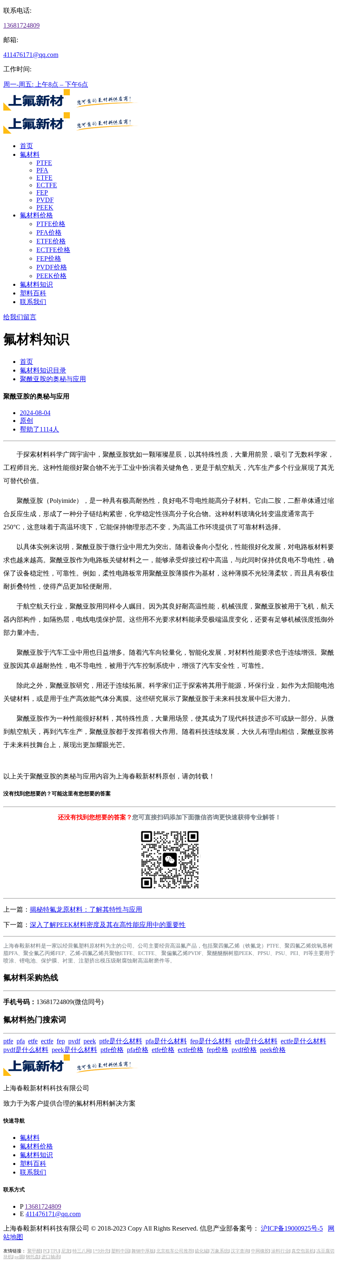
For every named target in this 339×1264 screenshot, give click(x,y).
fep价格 (217, 1049)
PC (45, 1251)
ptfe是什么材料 (120, 1041)
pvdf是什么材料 (25, 1049)
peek (90, 1041)
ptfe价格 (112, 1049)
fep (61, 1041)
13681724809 (21, 25)
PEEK (44, 207)
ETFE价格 (51, 241)
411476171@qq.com (30, 54)
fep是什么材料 (211, 1041)
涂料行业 (280, 1251)
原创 (26, 420)
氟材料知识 (36, 284)
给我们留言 (19, 317)
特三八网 (81, 1251)
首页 (26, 145)
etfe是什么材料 (256, 1041)
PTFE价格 (50, 223)
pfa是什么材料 (166, 1041)
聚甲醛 (34, 1251)
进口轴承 (50, 1257)
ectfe (47, 1041)
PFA (42, 170)
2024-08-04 (35, 412)
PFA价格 (49, 232)
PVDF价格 (51, 267)
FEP (42, 192)
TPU (54, 1251)
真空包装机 (302, 1251)
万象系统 (219, 1251)
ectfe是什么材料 (303, 1041)
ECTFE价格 (53, 249)
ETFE (44, 177)
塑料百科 (33, 293)
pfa (21, 1041)
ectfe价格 (190, 1049)
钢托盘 (32, 1257)
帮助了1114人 (39, 429)
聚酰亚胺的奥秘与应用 (53, 378)
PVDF (45, 199)
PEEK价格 (51, 275)
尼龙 (65, 1251)
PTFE (44, 162)
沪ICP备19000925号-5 (292, 1228)
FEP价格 (48, 258)
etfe (33, 1041)
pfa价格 (137, 1049)
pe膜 (19, 1257)
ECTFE (46, 185)
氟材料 (30, 154)
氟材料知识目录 (43, 370)
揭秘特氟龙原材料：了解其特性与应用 (86, 909)
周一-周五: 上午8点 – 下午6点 (45, 84)
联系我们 (33, 301)
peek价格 (273, 1049)
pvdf (74, 1041)
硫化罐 (201, 1251)
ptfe (8, 1041)
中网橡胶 (260, 1251)
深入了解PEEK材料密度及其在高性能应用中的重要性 (108, 924)
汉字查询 (240, 1251)
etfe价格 (163, 1049)
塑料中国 (120, 1251)
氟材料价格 (36, 215)
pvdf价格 (244, 1049)
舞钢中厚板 (142, 1251)
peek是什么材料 (74, 1049)
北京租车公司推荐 (174, 1251)
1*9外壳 (101, 1251)
